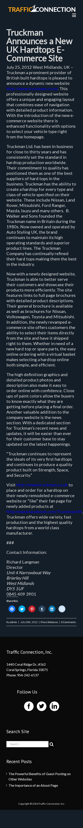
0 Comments (68, 622)
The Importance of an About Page (33, 785)
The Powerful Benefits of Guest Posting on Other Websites (40, 776)
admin (13, 622)
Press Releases (49, 622)
